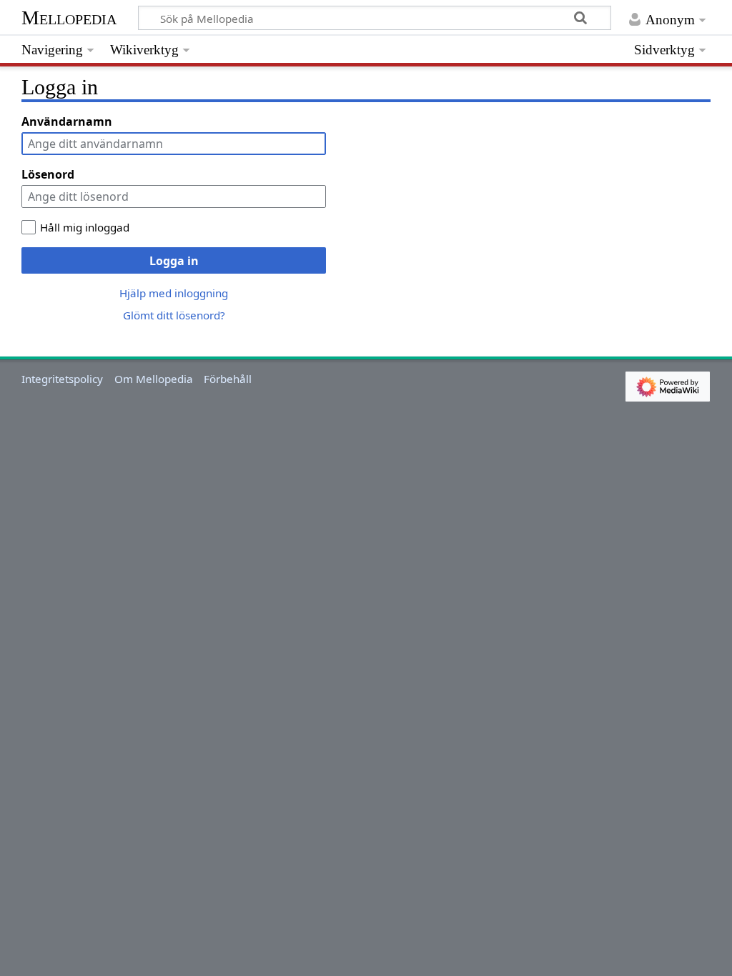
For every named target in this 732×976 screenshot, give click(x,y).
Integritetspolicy (62, 379)
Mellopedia (69, 17)
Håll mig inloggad (84, 227)
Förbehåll (228, 379)
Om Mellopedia (153, 379)
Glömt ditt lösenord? (174, 315)
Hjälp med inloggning (173, 293)
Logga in (174, 261)
